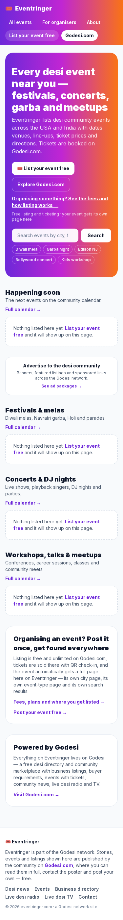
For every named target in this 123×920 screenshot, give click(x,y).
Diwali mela (26, 249)
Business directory (77, 889)
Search (96, 235)
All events (20, 22)
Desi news (17, 889)
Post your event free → (40, 712)
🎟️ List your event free (43, 168)
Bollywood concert (33, 259)
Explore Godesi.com (41, 184)
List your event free (32, 35)
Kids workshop (76, 259)
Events (42, 889)
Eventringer (28, 8)
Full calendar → (23, 309)
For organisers (59, 22)
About (93, 22)
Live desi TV (59, 897)
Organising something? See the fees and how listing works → (60, 202)
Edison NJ (87, 249)
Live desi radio (22, 897)
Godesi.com (79, 35)
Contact (87, 897)
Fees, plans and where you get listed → (59, 702)
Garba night (58, 249)
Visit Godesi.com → (36, 794)
